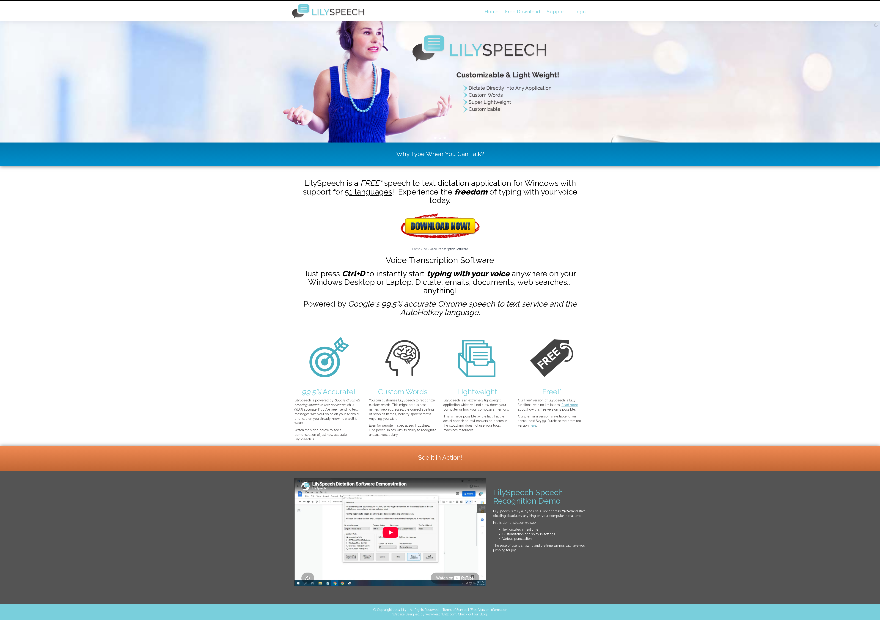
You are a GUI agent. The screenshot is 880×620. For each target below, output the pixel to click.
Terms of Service (455, 610)
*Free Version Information (488, 610)
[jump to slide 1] (435, 138)
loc (425, 249)
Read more (569, 405)
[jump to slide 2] (440, 138)
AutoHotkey (421, 312)
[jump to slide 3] (444, 138)
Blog (483, 614)
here (533, 425)
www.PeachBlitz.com (440, 614)
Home (416, 249)
